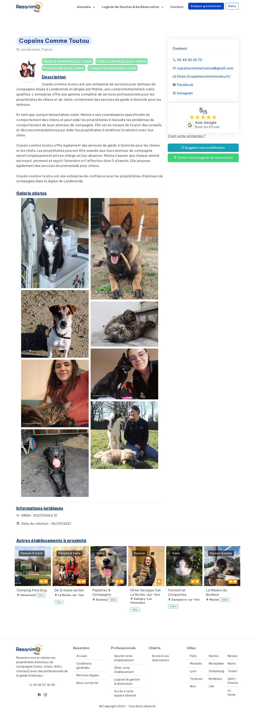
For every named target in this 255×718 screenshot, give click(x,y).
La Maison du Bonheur (216, 592)
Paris (193, 656)
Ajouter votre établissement (124, 658)
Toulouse (196, 679)
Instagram (185, 93)
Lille (211, 686)
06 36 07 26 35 (44, 685)
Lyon (193, 671)
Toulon (232, 671)
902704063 (43, 515)
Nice (193, 686)
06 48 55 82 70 (189, 60)
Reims (232, 663)
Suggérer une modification (204, 148)
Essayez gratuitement (206, 6)
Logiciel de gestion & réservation (127, 681)
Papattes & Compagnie (101, 592)
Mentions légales (87, 675)
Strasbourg (216, 671)
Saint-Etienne (233, 681)
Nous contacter (87, 683)
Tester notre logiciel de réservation (205, 158)
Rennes (232, 656)
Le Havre (232, 692)
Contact (176, 7)
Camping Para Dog (32, 590)
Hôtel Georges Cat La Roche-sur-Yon (145, 592)
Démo (232, 6)
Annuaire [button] (84, 7)
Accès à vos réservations (160, 658)
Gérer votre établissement (124, 670)
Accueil (81, 656)
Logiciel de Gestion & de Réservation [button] (131, 7)
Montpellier (216, 663)
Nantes (214, 656)
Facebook (185, 85)
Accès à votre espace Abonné (125, 693)
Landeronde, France (36, 49)
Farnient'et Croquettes (177, 592)
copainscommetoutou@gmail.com (205, 68)
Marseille (196, 663)
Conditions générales (83, 666)
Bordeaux (215, 679)
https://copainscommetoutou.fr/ (204, 76)
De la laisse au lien (69, 590)
